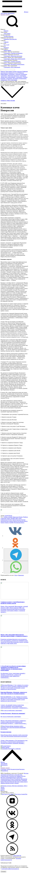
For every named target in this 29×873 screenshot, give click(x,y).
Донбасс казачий (7, 517)
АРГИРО (12, 518)
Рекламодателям (14, 769)
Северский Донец (5, 518)
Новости (6, 30)
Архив (8, 769)
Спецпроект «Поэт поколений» (12, 67)
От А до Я (6, 44)
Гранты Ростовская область (20, 521)
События (6, 42)
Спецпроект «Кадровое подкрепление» (14, 64)
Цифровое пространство (10, 39)
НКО (17, 518)
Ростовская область (19, 522)
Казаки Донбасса (23, 517)
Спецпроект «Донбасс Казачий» (12, 61)
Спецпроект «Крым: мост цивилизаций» (14, 58)
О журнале (3, 769)
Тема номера (7, 33)
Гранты (2, 522)
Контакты (22, 769)
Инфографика (7, 50)
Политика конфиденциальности (11, 859)
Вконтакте (21, 575)
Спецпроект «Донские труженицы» (13, 53)
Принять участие (5, 14)
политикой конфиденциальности (10, 868)
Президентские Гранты (7, 521)
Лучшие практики (8, 36)
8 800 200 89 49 (17, 855)
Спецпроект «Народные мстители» (13, 56)
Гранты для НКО (9, 522)
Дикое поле (16, 517)
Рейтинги (6, 47)
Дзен (15, 575)
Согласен (3, 871)
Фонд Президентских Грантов (17, 519)
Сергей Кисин (8, 515)
